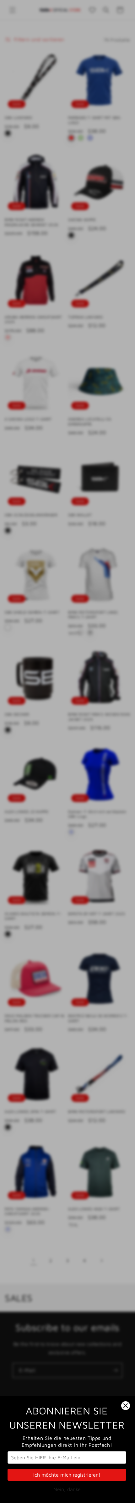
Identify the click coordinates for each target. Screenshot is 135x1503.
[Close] (125, 1405)
